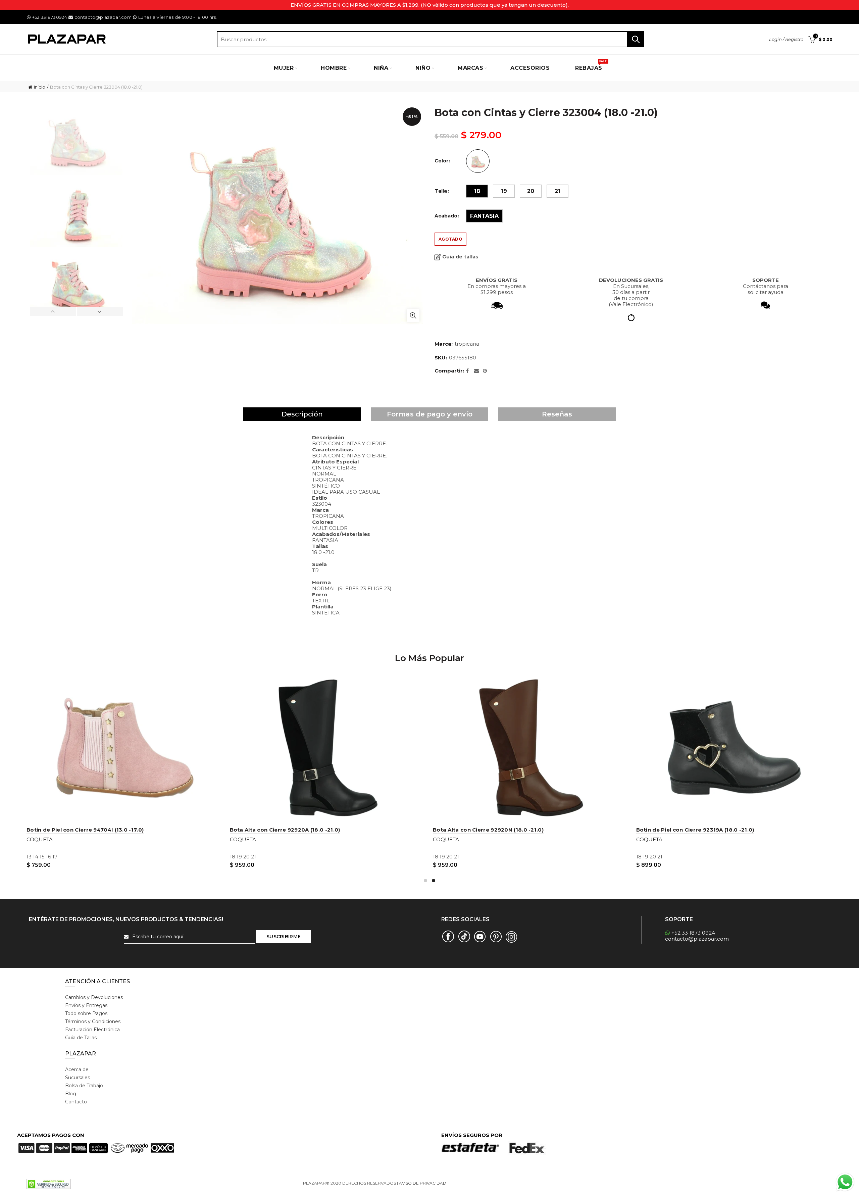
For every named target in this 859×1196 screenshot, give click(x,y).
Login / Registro (786, 39)
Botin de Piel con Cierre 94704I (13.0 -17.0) (692, 830)
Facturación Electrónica (92, 1030)
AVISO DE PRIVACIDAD (422, 1183)
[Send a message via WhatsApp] (845, 1182)
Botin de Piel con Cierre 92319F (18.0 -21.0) (84, 830)
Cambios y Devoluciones (94, 997)
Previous (53, 311)
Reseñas (557, 414)
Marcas (470, 68)
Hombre (334, 68)
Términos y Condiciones (92, 1021)
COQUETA (38, 839)
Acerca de (77, 1069)
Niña (381, 68)
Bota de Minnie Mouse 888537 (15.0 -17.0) (488, 830)
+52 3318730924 (49, 17)
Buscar (635, 39)
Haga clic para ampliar (413, 315)
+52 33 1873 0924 (693, 933)
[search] (430, 39)
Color (441, 161)
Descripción (302, 414)
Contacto (76, 1102)
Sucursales (77, 1078)
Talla (441, 191)
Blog (70, 1094)
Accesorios (530, 68)
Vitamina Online (463, 1183)
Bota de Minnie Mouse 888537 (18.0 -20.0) (286, 830)
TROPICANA (467, 344)
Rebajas (591, 65)
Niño (423, 68)
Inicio (39, 87)
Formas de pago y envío (429, 414)
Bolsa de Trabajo (84, 1086)
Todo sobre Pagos (86, 1013)
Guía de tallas (460, 257)
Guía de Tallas (81, 1038)
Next (100, 311)
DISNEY (238, 839)
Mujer (284, 68)
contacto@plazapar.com (103, 17)
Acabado (446, 216)
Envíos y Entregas (86, 1005)
